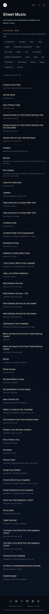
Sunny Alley (8, 510)
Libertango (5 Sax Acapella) (15, 323)
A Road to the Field (11, 85)
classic (7, 47)
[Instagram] (22, 601)
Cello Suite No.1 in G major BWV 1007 (19, 202)
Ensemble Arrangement (23, 47)
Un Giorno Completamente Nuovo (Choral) (21, 565)
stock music (21, 62)
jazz (26, 52)
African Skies (9, 95)
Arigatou (7, 147)
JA (39, 5)
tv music (20, 67)
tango (41, 62)
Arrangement (10, 42)
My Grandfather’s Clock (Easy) (16, 389)
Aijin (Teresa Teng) (11, 105)
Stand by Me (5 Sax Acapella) (16, 480)
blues (32, 42)
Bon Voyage (8, 170)
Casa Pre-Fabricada (12, 182)
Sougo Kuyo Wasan (12, 470)
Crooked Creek (10, 223)
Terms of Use (33, 606)
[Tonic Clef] (38, 601)
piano (28, 57)
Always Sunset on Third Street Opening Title (23, 115)
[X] (11, 601)
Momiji (6, 359)
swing (33, 62)
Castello (7, 192)
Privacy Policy (16, 606)
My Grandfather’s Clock (13, 379)
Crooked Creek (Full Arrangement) (18, 233)
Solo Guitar (9, 62)
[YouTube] (16, 601)
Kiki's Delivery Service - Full (15, 293)
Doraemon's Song (11, 243)
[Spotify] (33, 601)
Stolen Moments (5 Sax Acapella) (18, 490)
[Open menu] (44, 5)
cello (40, 42)
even (38, 47)
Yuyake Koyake (9, 576)
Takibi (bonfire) (9, 520)
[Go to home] (5, 5)
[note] (27, 601)
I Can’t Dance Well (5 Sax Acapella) (19, 263)
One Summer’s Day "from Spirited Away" (21, 419)
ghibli (19, 52)
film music (8, 52)
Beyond (6, 158)
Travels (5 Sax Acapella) (14, 555)
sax (43, 57)
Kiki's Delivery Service (13, 283)
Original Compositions (13, 57)
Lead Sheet (37, 52)
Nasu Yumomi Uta (11, 399)
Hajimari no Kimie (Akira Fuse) (16, 253)
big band (22, 42)
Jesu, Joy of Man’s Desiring (15, 273)
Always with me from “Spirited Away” (19, 137)
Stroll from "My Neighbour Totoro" (18, 500)
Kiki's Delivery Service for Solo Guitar (19, 303)
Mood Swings (9, 369)
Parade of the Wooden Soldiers (17, 429)
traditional (9, 67)
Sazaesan (7, 449)
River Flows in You (11, 439)
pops (35, 57)
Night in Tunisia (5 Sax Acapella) (17, 409)
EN (33, 5)
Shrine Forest (9, 460)
